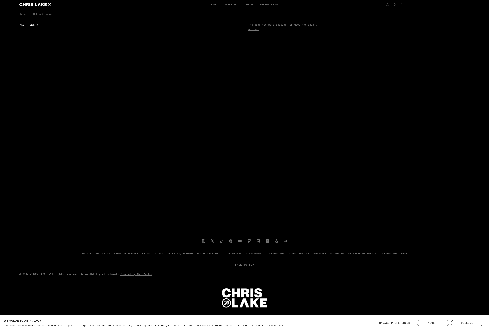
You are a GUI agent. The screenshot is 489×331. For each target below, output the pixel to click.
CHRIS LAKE (37, 274)
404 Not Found (42, 14)
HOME (213, 4)
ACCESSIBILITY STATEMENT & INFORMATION (256, 253)
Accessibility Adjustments (100, 274)
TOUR (246, 4)
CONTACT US (102, 253)
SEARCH (86, 253)
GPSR (404, 253)
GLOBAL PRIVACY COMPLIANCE (307, 253)
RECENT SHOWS (269, 4)
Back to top (244, 264)
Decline (467, 322)
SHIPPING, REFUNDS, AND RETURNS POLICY (195, 253)
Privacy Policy (272, 325)
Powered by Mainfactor (136, 274)
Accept (433, 322)
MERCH (228, 4)
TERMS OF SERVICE (126, 253)
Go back (253, 29)
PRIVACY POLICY (153, 253)
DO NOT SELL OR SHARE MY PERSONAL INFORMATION (363, 253)
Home (22, 14)
